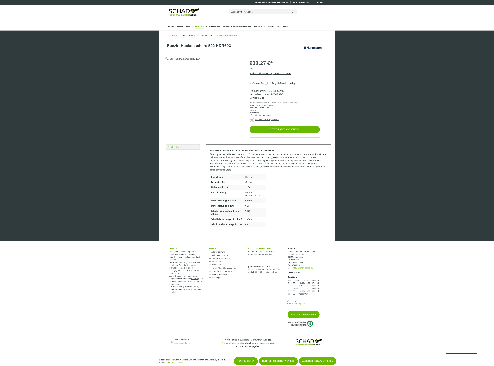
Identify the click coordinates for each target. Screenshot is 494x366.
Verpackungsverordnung (222, 271)
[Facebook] (291, 302)
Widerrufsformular (219, 274)
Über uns (174, 248)
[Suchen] (292, 11)
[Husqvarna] (313, 47)
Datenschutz (216, 261)
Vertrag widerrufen (303, 314)
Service (212, 248)
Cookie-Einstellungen (220, 258)
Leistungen (216, 277)
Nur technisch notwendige (278, 361)
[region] (204, 85)
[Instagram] (300, 302)
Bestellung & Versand (259, 248)
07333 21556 (297, 262)
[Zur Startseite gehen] (184, 11)
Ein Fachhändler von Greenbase (271, 2)
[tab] (183, 147)
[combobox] (258, 11)
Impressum (216, 264)
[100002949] (204, 85)
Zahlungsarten (301, 2)
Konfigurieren (245, 361)
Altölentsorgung (218, 252)
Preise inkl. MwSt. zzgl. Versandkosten (270, 73)
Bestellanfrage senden (284, 129)
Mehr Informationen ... (176, 362)
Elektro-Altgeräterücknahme (223, 268)
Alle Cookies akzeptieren (317, 361)
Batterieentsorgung (219, 255)
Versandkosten (229, 342)
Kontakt (319, 2)
